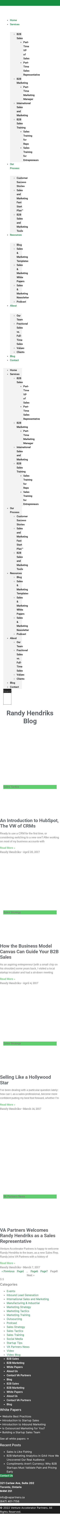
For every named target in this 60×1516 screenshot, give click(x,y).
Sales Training (15, 1334)
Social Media (15, 1338)
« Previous (8, 1271)
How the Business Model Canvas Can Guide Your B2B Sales (29, 951)
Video (10, 1350)
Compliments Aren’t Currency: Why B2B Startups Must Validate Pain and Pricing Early (32, 1467)
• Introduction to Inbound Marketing (23, 1424)
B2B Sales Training (21, 123)
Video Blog (13, 1354)
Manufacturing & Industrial (23, 1303)
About (13, 305)
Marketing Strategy (19, 1307)
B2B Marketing (15, 1362)
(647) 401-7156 (9, 1501)
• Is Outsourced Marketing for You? (22, 1428)
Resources (16, 234)
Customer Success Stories (22, 182)
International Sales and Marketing (28, 1299)
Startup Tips (14, 1342)
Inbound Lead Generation (22, 1295)
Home (13, 370)
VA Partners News (18, 1346)
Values (20, 348)
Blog (19, 244)
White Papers (15, 1367)
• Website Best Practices (15, 1416)
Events (11, 1291)
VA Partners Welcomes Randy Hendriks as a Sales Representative (27, 1235)
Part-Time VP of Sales (26, 50)
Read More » (7, 847)
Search (7, 691)
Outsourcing (14, 1319)
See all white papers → (14, 1438)
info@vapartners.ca (12, 1497)
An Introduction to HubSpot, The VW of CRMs (29, 823)
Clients (20, 352)
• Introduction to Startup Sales (19, 1420)
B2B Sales (13, 1358)
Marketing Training (18, 1315)
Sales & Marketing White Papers (22, 273)
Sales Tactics (15, 1330)
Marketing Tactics (18, 1311)
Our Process (14, 166)
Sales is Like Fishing (19, 1451)
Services (15, 24)
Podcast (21, 301)
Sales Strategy (16, 1327)
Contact (14, 360)
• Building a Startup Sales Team (20, 1432)
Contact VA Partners (19, 1375)
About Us (12, 1371)
